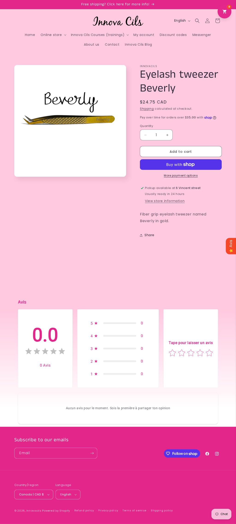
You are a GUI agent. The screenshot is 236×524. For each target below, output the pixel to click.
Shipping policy (162, 510)
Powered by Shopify (56, 510)
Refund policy (84, 510)
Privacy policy (108, 510)
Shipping (147, 109)
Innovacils (34, 510)
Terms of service (134, 510)
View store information (165, 201)
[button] (53, 35)
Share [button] (149, 235)
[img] (45, 352)
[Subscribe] (92, 453)
